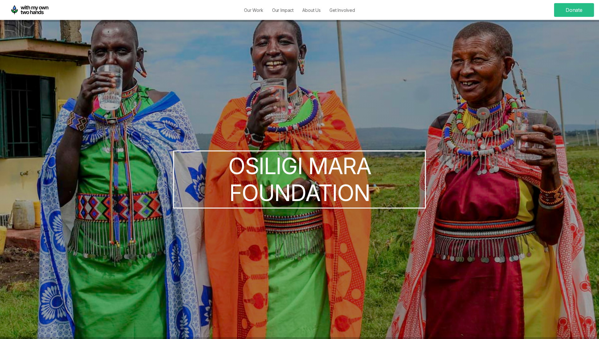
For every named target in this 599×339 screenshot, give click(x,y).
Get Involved (342, 10)
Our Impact (283, 10)
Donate (574, 10)
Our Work (253, 10)
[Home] (30, 10)
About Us (311, 10)
